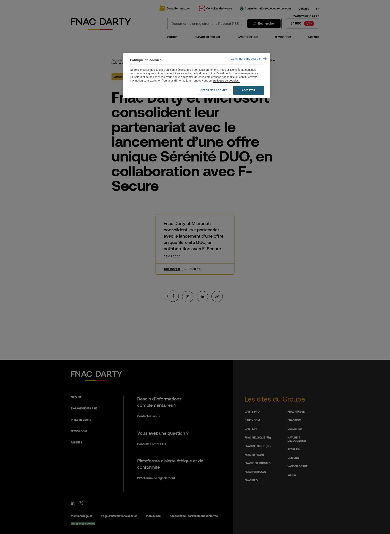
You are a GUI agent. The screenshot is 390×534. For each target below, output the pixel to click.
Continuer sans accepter (246, 58)
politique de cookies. (226, 80)
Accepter (248, 90)
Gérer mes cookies (214, 90)
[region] (196, 75)
